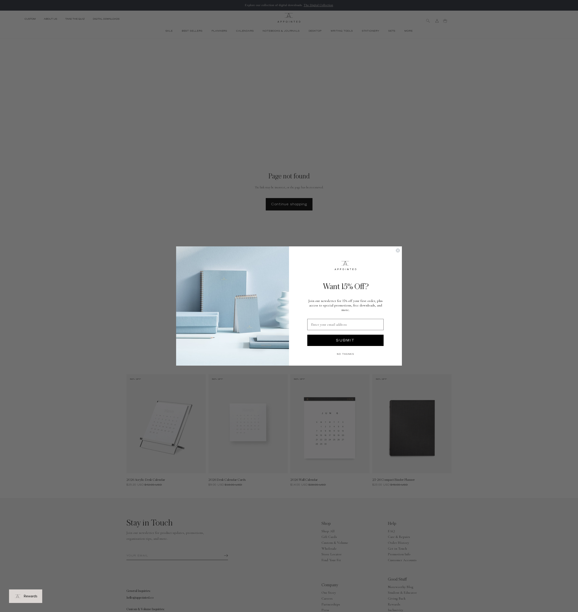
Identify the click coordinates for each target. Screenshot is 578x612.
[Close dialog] (398, 250)
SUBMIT (345, 340)
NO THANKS (345, 354)
